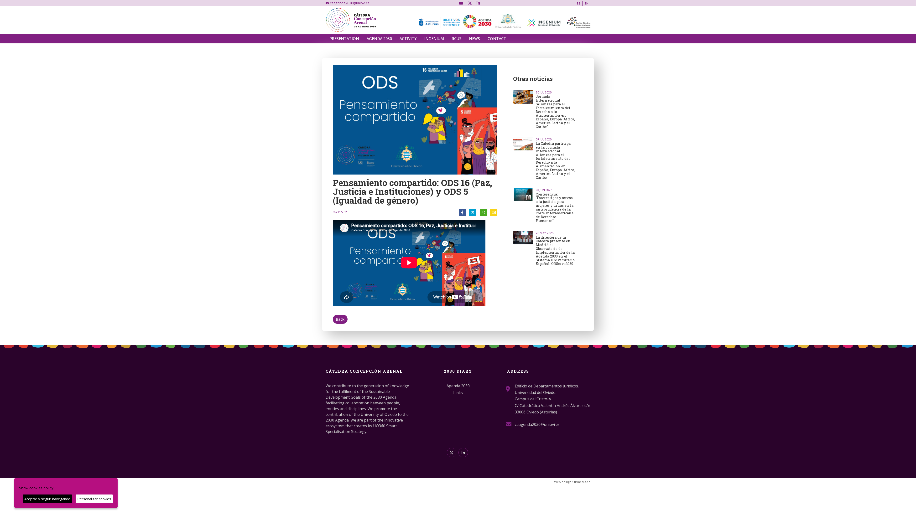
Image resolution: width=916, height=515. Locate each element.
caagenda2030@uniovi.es (349, 3)
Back (340, 319)
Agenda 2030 (379, 38)
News (474, 38)
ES (578, 3)
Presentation (344, 38)
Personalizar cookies (94, 498)
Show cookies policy (36, 487)
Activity (408, 38)
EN (586, 3)
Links (458, 392)
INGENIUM (434, 38)
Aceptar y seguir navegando (47, 498)
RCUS (456, 38)
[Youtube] (461, 3)
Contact (497, 38)
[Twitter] (470, 3)
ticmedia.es (582, 482)
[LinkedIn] (478, 3)
